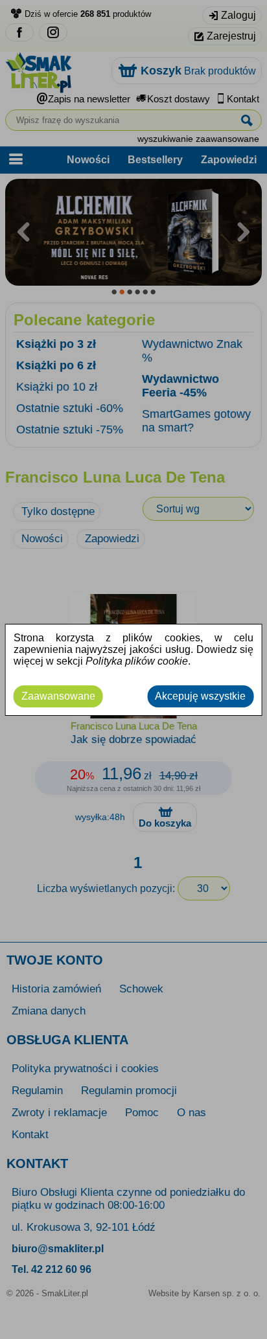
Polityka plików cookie (137, 661)
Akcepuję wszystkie (200, 696)
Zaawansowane (58, 696)
